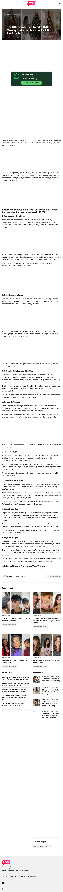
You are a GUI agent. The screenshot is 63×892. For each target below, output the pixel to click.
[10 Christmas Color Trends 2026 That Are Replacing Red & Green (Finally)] (36, 772)
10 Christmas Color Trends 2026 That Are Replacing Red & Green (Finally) (50, 715)
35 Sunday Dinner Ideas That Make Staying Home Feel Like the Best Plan (14, 690)
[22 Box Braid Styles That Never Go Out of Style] (16, 645)
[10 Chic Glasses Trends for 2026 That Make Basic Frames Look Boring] (36, 702)
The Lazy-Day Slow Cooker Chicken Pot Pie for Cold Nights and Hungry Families (15, 678)
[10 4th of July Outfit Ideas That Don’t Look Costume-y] (36, 679)
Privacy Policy (32, 876)
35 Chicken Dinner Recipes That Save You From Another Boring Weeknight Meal (14, 697)
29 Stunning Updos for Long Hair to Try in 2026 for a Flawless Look (15, 704)
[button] (3, 3)
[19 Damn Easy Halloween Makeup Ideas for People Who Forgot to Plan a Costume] (47, 603)
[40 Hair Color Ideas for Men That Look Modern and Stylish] (16, 603)
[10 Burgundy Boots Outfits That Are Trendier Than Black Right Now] (36, 690)
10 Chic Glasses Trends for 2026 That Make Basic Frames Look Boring (51, 704)
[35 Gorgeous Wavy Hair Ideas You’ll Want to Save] (47, 645)
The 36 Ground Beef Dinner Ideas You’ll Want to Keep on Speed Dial (15, 684)
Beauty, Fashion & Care (53, 576)
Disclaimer (22, 876)
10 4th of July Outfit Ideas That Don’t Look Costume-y (51, 679)
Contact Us (13, 876)
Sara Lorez (46, 676)
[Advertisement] (31, 57)
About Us (4, 876)
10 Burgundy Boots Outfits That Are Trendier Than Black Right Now (50, 692)
